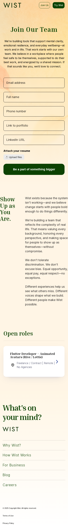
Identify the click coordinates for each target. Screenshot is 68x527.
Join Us (44, 5)
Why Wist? (12, 445)
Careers (10, 485)
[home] (12, 5)
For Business (14, 465)
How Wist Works (17, 455)
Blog (6, 475)
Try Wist (58, 5)
